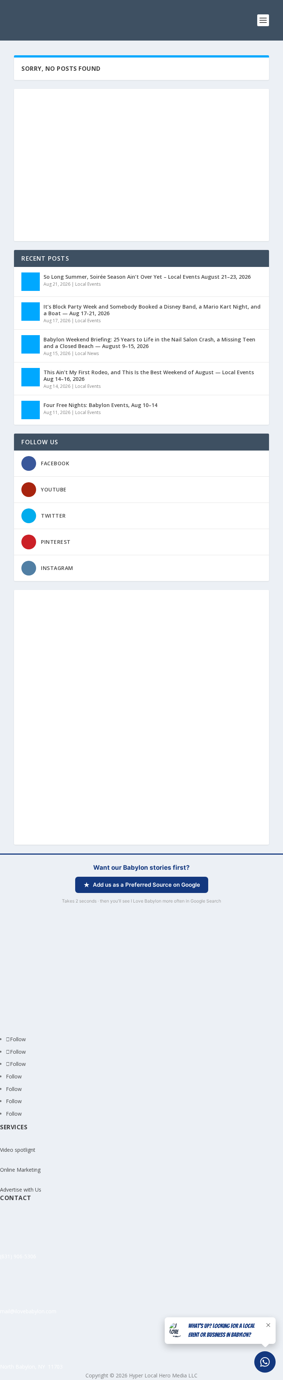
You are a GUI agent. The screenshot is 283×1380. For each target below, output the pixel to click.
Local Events (88, 284)
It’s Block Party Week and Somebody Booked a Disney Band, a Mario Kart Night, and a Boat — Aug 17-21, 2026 (152, 310)
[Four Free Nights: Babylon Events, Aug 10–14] (30, 410)
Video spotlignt (17, 1149)
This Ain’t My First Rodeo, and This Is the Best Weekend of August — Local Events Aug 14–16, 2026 (148, 375)
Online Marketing (20, 1169)
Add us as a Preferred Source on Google (146, 884)
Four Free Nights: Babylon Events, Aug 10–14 (100, 405)
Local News (87, 353)
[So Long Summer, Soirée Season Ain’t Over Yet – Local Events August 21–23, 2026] (30, 281)
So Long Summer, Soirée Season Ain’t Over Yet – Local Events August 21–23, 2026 (147, 276)
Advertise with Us (20, 1189)
